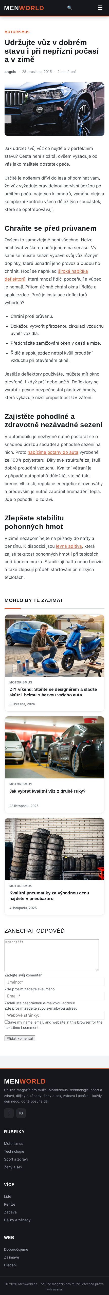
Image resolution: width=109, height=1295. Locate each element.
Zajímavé (11, 1257)
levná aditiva (69, 546)
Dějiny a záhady (17, 1220)
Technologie (14, 1151)
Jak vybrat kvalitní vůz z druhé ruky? (47, 791)
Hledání (10, 1265)
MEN (24, 8)
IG (21, 1113)
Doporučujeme (16, 1249)
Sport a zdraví (16, 1159)
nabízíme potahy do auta (53, 452)
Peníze (9, 1204)
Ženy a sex (13, 1167)
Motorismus (17, 32)
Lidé (7, 1196)
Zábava (10, 1212)
